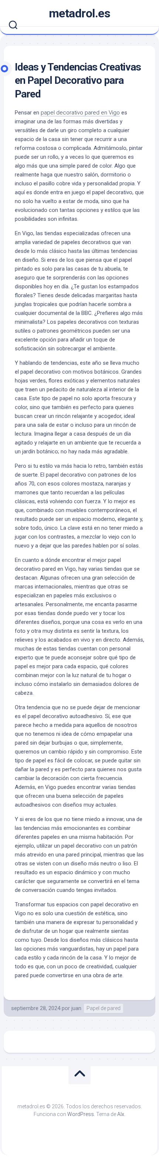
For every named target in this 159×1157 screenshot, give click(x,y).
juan (76, 1008)
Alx (120, 1114)
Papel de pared (104, 1008)
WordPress (80, 1114)
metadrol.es (80, 13)
